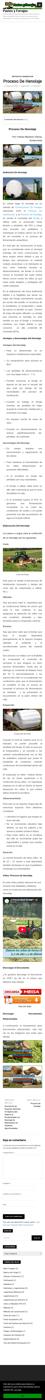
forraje (36, 218)
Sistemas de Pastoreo (12, 1335)
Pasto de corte (9, 1315)
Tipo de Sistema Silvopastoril (15, 1343)
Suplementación (9, 1339)
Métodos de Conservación (22, 76)
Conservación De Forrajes (28, 207)
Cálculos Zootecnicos (12, 1276)
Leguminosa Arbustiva (12, 1292)
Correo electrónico (12, 1194)
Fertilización (8, 1280)
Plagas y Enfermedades (13, 1331)
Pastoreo (7, 1327)
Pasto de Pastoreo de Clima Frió (16, 1323)
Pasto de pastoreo (11, 1319)
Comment (37, 86)
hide (25, 119)
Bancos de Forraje (10, 1272)
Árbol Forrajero (9, 1268)
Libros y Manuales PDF (12, 1304)
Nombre (7, 1183)
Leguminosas (8, 1296)
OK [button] (22, 1396)
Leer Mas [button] (17, 1390)
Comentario (8, 1153)
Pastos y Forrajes (15, 11)
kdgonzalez (25, 86)
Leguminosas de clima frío (14, 1300)
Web (4, 1205)
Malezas (6, 1308)
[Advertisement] (22, 45)
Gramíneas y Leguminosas (14, 1288)
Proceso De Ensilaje (31, 214)
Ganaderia (7, 1284)
